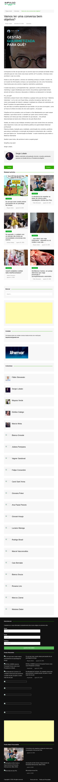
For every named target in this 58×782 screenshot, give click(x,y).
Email (5, 634)
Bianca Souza (17, 574)
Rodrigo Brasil (17, 540)
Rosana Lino (17, 586)
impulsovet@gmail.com (12, 337)
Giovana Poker (18, 493)
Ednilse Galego (10, 242)
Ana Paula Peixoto (19, 505)
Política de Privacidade (45, 779)
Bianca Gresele (18, 435)
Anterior (9, 167)
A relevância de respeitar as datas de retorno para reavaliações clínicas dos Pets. (42, 198)
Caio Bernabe (17, 563)
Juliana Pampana (11, 275)
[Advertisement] (29, 313)
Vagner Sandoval (18, 458)
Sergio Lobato (8, 23)
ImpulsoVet (29, 668)
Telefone (6, 640)
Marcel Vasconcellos (20, 551)
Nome (5, 628)
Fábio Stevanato (37, 202)
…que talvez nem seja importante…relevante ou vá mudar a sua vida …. (41, 240)
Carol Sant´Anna (18, 482)
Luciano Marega (18, 528)
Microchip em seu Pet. (32, 770)
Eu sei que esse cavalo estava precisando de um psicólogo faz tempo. (16, 203)
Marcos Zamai (17, 598)
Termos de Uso (34, 779)
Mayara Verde (10, 207)
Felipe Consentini (19, 470)
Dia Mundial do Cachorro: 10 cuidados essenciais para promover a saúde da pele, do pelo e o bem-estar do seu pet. (39, 673)
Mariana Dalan (17, 609)
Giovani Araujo (17, 516)
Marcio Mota (17, 424)
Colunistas (28, 23)
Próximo (48, 167)
